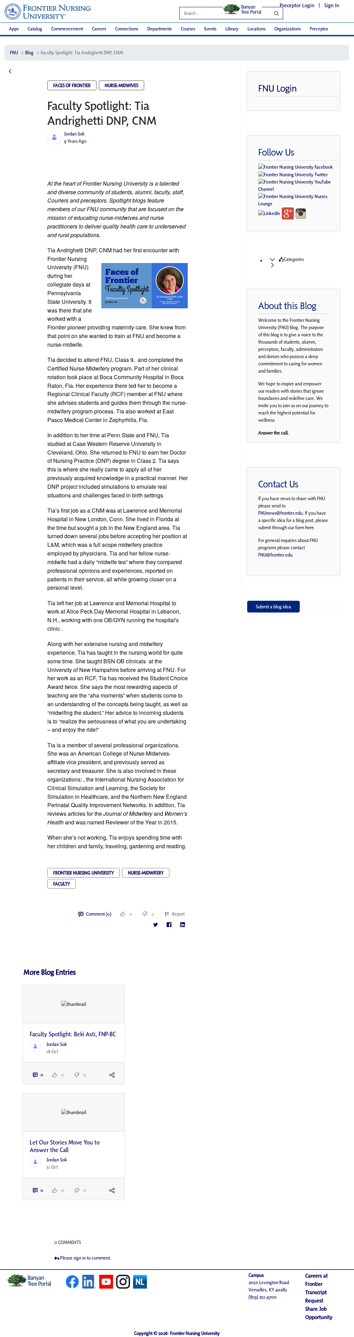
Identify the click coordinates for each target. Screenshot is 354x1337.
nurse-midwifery (146, 873)
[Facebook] (169, 924)
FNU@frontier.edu (275, 555)
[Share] (112, 1074)
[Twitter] (155, 924)
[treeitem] (302, 262)
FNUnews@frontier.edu (280, 513)
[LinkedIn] (182, 924)
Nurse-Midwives (121, 85)
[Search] (271, 13)
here (309, 527)
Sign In (331, 5)
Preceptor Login (297, 5)
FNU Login (277, 88)
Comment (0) (98, 914)
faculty (61, 884)
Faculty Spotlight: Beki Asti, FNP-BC (73, 1034)
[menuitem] (13, 29)
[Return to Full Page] (10, 71)
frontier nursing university (83, 873)
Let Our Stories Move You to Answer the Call (65, 1146)
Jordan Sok (74, 134)
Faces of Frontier (72, 85)
